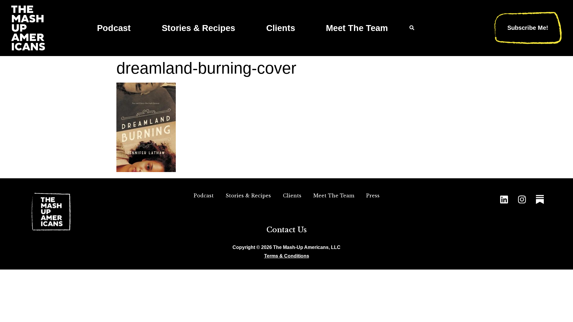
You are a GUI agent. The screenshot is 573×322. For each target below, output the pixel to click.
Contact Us (287, 229)
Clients (280, 28)
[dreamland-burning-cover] (146, 170)
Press (373, 196)
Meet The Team (357, 28)
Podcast (114, 28)
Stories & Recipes (198, 28)
